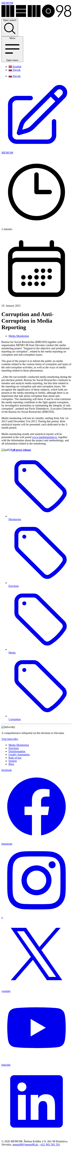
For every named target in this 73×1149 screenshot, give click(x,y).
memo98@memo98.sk (25, 1144)
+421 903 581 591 (49, 1144)
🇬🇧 (15, 66)
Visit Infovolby (9, 738)
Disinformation (17, 751)
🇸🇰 (15, 69)
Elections (14, 748)
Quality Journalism (19, 754)
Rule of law (15, 757)
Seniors (13, 760)
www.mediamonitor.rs (44, 437)
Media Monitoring (19, 335)
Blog (11, 764)
